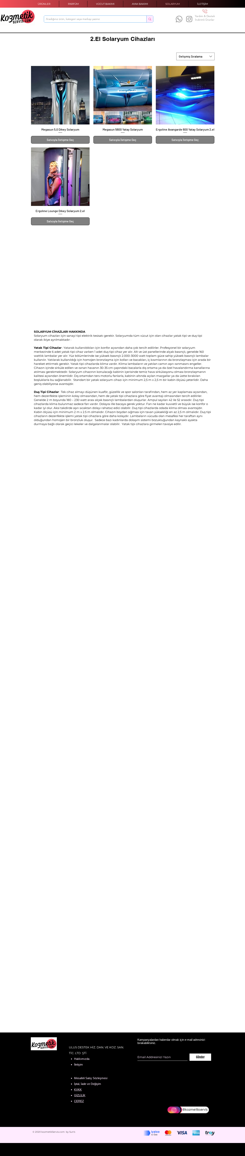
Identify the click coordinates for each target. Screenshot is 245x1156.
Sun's (72, 1131)
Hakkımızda (81, 1058)
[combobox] (195, 56)
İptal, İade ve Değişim (87, 1083)
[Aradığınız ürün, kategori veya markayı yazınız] (149, 19)
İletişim (78, 1064)
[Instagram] (189, 19)
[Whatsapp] (179, 19)
